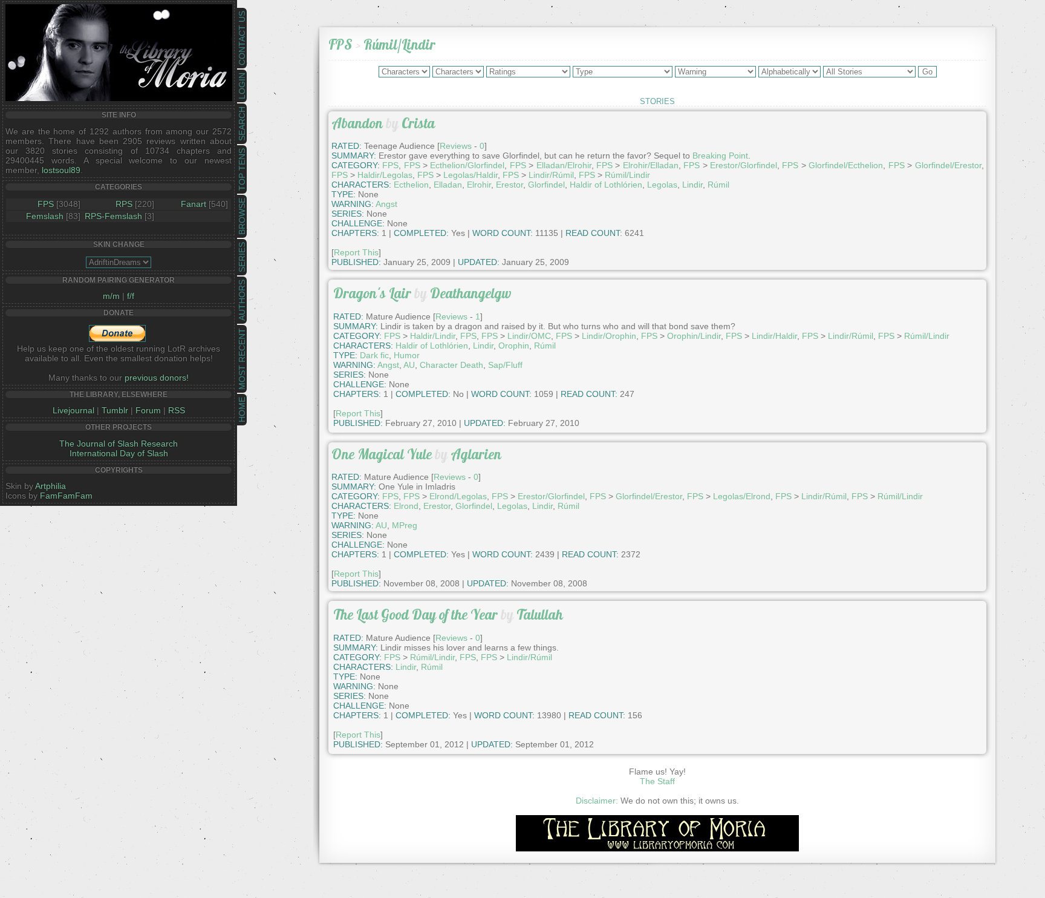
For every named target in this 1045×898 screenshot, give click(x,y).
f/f (130, 296)
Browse (242, 216)
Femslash (44, 216)
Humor (407, 355)
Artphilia (50, 486)
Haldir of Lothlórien (606, 184)
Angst (386, 204)
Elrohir (479, 184)
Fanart (193, 204)
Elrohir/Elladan (651, 165)
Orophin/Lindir (694, 336)
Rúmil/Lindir (399, 44)
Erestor (509, 184)
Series (242, 257)
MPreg (404, 525)
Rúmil (718, 184)
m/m (111, 296)
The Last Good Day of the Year (415, 614)
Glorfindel (546, 184)
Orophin (513, 345)
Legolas (662, 184)
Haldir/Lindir (432, 336)
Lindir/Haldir (774, 336)
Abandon (357, 123)
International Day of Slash (119, 453)
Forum (148, 410)
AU (409, 365)
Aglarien (476, 454)
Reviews (451, 316)
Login (242, 86)
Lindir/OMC (529, 336)
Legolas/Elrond (741, 496)
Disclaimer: (597, 800)
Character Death (451, 365)
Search (242, 124)
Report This (356, 252)
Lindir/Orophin (609, 336)
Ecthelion (411, 184)
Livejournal (73, 410)
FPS (45, 204)
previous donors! (157, 377)
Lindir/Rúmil (551, 175)
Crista (418, 123)
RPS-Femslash (113, 216)
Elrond (406, 506)
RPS (124, 204)
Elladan (448, 184)
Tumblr (115, 410)
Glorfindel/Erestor (948, 165)
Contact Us (242, 38)
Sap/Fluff (505, 365)
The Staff (657, 781)
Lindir (692, 184)
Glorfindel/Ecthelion (846, 165)
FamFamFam (66, 495)
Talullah (539, 614)
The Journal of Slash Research (118, 443)
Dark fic (374, 355)
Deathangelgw (471, 293)
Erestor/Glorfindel (743, 165)
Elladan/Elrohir (563, 165)
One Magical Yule (381, 454)
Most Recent (242, 359)
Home (242, 409)
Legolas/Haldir (470, 175)
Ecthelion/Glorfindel (467, 165)
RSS (176, 410)
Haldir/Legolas (384, 175)
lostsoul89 (61, 170)
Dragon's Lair (372, 293)
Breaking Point (720, 155)
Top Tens (242, 169)
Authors (242, 300)
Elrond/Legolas (458, 496)
